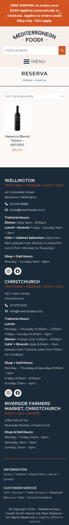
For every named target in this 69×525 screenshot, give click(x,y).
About (53, 474)
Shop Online (37, 474)
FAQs (20, 497)
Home (27, 80)
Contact (9, 479)
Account (17, 492)
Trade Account (36, 492)
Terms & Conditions (39, 497)
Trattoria (20, 474)
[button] (34, 61)
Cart (6, 492)
